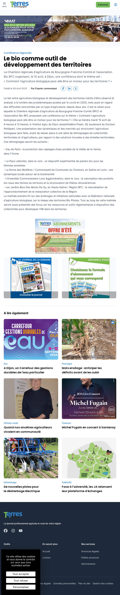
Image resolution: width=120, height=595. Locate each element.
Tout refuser (21, 580)
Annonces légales (90, 551)
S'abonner (103, 4)
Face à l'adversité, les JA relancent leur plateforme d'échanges (87, 489)
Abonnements (88, 563)
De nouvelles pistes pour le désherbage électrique (22, 489)
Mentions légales (42, 583)
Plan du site (84, 583)
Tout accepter (20, 574)
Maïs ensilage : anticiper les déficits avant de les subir (82, 370)
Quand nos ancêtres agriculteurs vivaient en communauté (28, 429)
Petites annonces (90, 557)
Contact (46, 557)
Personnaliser (21, 587)
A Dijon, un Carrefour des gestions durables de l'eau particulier (28, 370)
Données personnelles (64, 583)
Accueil (46, 551)
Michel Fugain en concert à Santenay (89, 427)
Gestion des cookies (103, 583)
